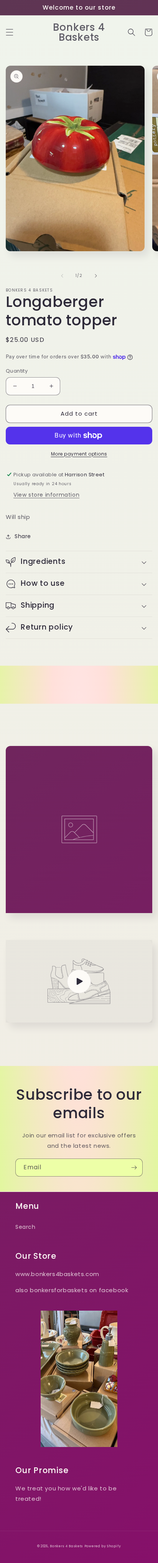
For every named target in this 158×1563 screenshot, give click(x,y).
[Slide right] (95, 275)
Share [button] (23, 536)
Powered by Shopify (102, 1546)
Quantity (17, 371)
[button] (9, 32)
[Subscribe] (133, 1168)
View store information (46, 495)
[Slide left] (62, 275)
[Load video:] (79, 981)
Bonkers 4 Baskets (66, 1546)
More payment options (79, 454)
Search (25, 1227)
